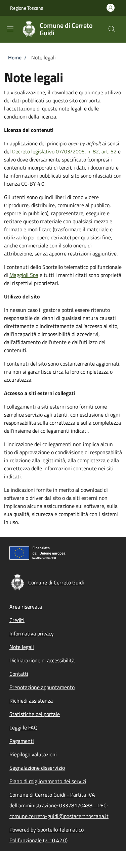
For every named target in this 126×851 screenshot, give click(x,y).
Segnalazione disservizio (37, 768)
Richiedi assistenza (31, 701)
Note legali (21, 647)
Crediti (17, 620)
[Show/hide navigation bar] (10, 29)
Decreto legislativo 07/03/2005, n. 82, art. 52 (64, 151)
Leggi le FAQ (23, 727)
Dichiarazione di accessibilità (42, 660)
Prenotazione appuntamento (42, 687)
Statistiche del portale (34, 714)
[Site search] (112, 29)
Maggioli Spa (23, 275)
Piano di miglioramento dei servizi (47, 781)
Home (15, 57)
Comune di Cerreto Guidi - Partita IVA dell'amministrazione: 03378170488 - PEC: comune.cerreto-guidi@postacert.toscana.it (59, 805)
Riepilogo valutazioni (33, 754)
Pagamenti (21, 741)
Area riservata (25, 607)
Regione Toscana (26, 7)
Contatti (18, 674)
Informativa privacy (31, 633)
